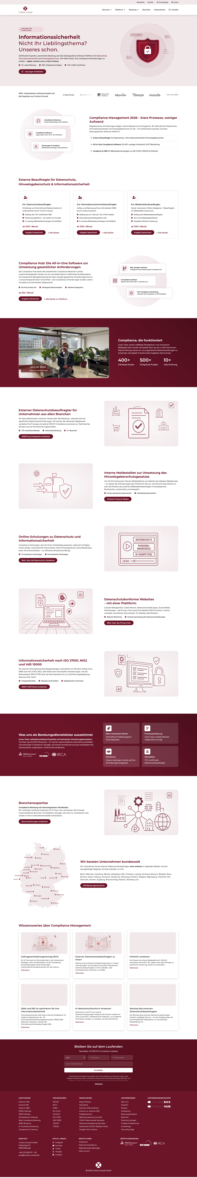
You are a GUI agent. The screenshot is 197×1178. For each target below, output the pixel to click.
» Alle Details (53, 233)
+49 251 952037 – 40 (28, 1152)
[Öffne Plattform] (125, 9)
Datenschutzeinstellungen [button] (89, 1148)
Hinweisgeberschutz (50, 58)
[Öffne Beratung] (138, 9)
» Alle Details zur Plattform (55, 299)
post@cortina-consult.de (29, 1155)
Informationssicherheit (28, 58)
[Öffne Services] (111, 9)
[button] (64, 352)
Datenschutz (102, 56)
